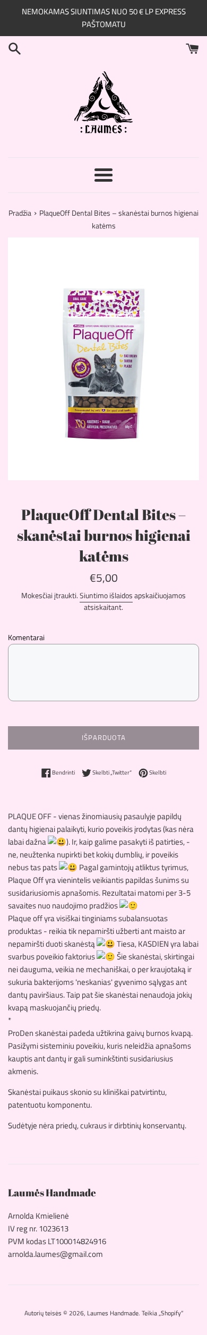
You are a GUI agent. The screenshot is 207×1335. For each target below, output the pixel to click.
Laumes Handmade (113, 1313)
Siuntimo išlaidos (106, 595)
